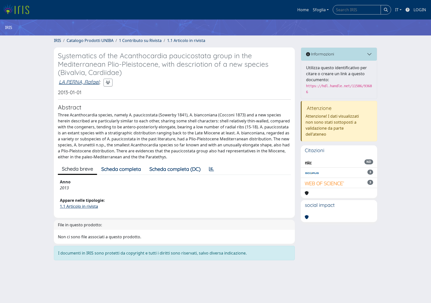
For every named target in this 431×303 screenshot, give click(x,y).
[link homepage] (18, 9)
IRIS (57, 40)
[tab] (211, 169)
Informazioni (322, 53)
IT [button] (397, 9)
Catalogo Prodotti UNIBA (90, 40)
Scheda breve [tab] (77, 169)
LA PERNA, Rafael (79, 82)
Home (303, 9)
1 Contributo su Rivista (140, 40)
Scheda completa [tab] (121, 169)
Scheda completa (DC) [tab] (175, 169)
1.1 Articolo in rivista (186, 40)
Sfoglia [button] (319, 9)
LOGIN (420, 9)
